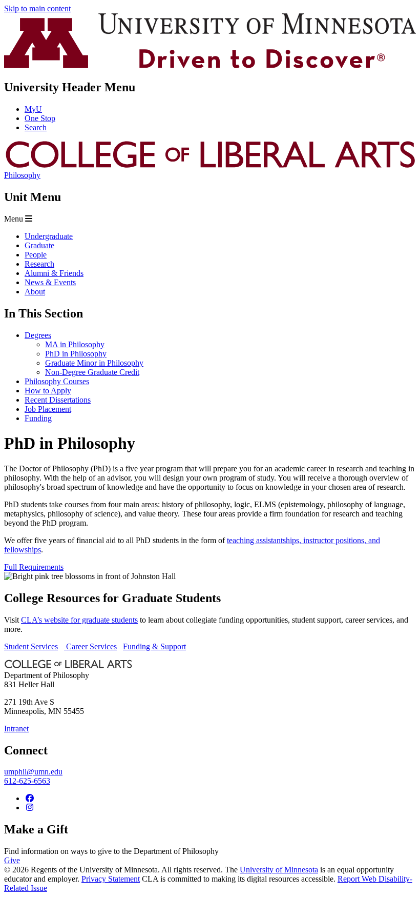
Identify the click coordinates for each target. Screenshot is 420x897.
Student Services (31, 646)
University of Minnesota (279, 869)
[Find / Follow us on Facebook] (30, 798)
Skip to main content (37, 8)
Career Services (90, 646)
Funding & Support (154, 646)
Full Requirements (34, 567)
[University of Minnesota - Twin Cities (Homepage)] (210, 65)
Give (12, 860)
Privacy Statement (110, 878)
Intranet (16, 728)
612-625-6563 (27, 780)
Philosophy (22, 175)
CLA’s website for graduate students (79, 619)
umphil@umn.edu (33, 771)
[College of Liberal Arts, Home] (210, 166)
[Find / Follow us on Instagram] (30, 807)
